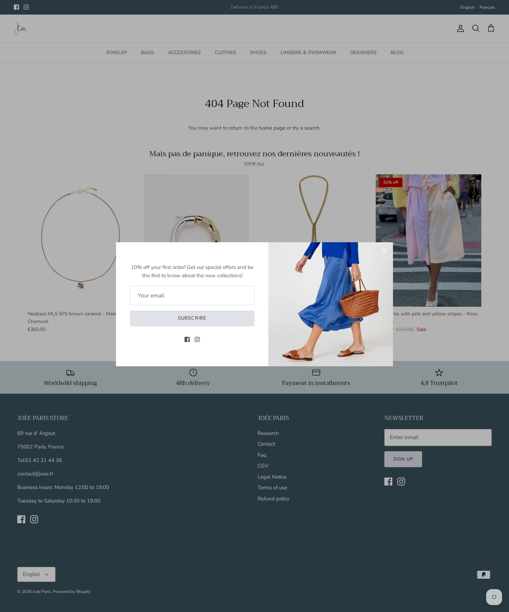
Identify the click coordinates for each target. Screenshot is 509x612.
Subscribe (192, 318)
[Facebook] (187, 339)
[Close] (384, 251)
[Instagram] (197, 339)
